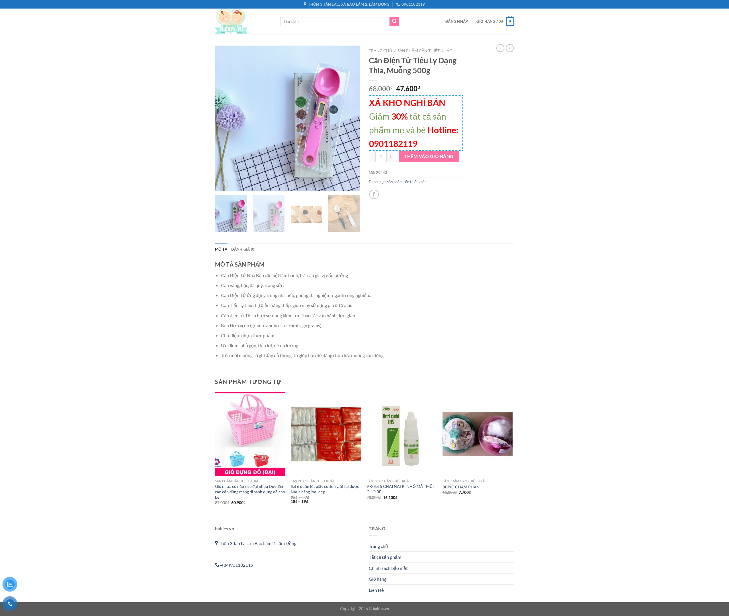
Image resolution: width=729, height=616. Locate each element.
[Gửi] (394, 21)
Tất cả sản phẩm (385, 557)
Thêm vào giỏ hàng (429, 156)
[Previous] (225, 118)
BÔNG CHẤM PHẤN (461, 486)
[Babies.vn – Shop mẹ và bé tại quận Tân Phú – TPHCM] (243, 21)
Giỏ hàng (377, 579)
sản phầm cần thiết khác (425, 50)
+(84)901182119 (236, 565)
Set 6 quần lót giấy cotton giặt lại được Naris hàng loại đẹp (325, 489)
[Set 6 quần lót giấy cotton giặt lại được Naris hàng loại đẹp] (326, 434)
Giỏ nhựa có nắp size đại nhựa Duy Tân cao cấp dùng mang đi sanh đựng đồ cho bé (250, 491)
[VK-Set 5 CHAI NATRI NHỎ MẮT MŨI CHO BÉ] (401, 434)
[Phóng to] (222, 184)
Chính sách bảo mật (388, 568)
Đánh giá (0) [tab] (243, 249)
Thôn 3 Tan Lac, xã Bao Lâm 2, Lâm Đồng (257, 543)
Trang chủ (380, 50)
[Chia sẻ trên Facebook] (374, 194)
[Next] (350, 118)
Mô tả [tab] (221, 249)
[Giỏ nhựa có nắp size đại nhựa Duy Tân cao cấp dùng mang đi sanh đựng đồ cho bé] (250, 434)
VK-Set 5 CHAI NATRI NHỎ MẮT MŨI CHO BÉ (400, 489)
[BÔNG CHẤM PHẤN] (478, 434)
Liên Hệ (376, 590)
